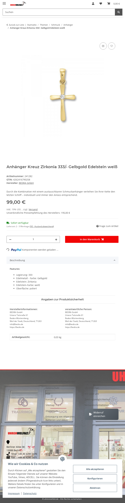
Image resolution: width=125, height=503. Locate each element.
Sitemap (50, 405)
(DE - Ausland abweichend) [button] (42, 226)
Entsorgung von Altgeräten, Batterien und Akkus (60, 418)
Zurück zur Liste (16, 24)
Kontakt (50, 399)
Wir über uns (92, 393)
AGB (48, 393)
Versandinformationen (97, 405)
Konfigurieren (95, 478)
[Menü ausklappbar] (4, 2)
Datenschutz (30, 493)
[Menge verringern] (10, 239)
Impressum (14, 493)
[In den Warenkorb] (9, 38)
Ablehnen (95, 487)
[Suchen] (118, 12)
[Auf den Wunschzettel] (111, 46)
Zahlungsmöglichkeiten (97, 399)
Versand (33, 209)
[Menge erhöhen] (56, 239)
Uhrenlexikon (92, 387)
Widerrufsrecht (54, 425)
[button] (93, 3)
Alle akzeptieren (95, 469)
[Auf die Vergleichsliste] (103, 46)
